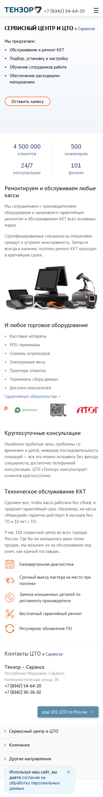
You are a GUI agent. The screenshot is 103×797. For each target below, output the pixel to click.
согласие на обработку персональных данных (34, 783)
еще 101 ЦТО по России (64, 712)
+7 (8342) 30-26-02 (23, 692)
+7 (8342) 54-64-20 (64, 11)
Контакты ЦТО (34, 653)
